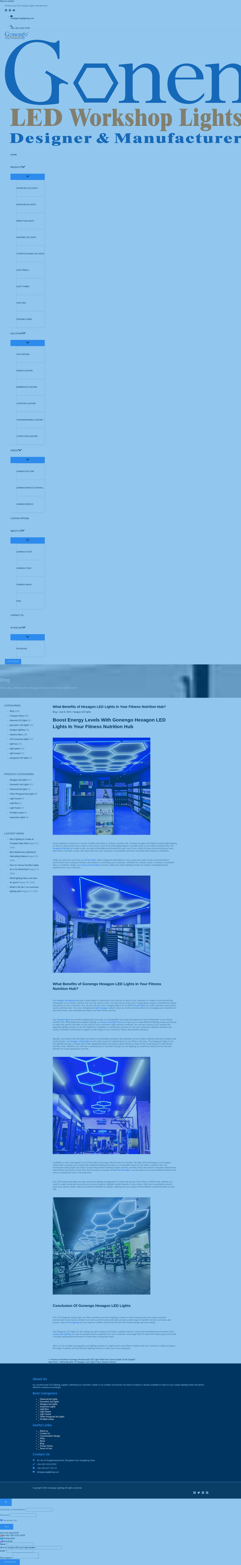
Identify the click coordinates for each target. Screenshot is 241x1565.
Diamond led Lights (49, 1399)
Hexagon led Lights (48, 1404)
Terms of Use (46, 1448)
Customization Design (50, 1436)
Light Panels (45, 1412)
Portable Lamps (47, 1419)
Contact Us (45, 1433)
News (42, 1441)
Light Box (44, 1409)
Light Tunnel (45, 1414)
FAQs (42, 1438)
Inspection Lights (48, 1407)
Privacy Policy (46, 1446)
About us (44, 1431)
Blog (42, 1443)
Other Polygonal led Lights (52, 1417)
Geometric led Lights (49, 1402)
